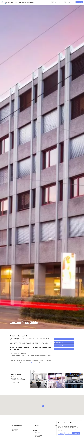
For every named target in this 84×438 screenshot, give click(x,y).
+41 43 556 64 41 (59, 345)
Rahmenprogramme (31, 2)
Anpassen (61, 433)
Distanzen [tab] (29, 422)
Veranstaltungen (22, 2)
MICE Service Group (28, 362)
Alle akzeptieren (76, 433)
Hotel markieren (59, 339)
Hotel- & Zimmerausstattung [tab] (38, 422)
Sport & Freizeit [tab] (54, 422)
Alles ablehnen (68, 433)
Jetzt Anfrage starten (60, 342)
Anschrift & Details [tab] (14, 422)
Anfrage (80, 2)
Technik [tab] (47, 422)
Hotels (16, 2)
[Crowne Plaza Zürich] (5, 2)
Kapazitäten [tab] (22, 422)
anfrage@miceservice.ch (61, 349)
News (12, 2)
